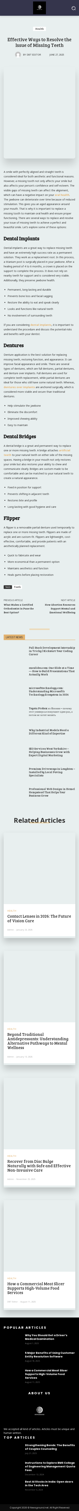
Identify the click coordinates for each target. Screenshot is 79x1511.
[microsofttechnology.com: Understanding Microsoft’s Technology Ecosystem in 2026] (14, 691)
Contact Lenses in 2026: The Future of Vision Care (39, 918)
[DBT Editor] (19, 55)
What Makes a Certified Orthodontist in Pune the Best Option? (19, 608)
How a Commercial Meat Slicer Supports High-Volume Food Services (35, 1288)
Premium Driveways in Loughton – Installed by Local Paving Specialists (52, 772)
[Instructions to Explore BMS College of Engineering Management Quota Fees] (13, 1467)
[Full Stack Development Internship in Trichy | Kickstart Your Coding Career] (14, 651)
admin (10, 929)
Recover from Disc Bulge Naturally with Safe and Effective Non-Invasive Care (39, 1165)
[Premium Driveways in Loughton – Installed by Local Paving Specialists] (14, 772)
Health (39, 28)
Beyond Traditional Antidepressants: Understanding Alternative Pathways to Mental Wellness (37, 1040)
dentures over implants (19, 387)
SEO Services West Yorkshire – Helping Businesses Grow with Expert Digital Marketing (49, 752)
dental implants (40, 325)
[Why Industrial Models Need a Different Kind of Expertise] (14, 732)
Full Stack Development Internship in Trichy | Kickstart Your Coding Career (52, 651)
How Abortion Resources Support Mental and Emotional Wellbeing (60, 608)
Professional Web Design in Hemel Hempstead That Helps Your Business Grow (52, 792)
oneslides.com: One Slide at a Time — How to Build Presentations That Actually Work (52, 671)
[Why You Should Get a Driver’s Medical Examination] (13, 1339)
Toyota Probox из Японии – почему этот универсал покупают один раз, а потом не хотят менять (51, 711)
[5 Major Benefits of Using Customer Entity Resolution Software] (13, 1357)
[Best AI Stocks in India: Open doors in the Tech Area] (13, 1486)
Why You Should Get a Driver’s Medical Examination (46, 1337)
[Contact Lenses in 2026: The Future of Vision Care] (39, 868)
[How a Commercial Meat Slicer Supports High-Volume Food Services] (39, 1236)
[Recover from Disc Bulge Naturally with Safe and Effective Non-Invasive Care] (39, 1113)
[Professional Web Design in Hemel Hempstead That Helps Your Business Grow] (14, 792)
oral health (62, 195)
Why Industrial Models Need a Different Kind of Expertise (49, 731)
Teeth (17, 587)
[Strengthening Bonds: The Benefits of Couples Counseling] (13, 1449)
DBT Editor (34, 54)
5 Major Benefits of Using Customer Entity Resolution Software (50, 1354)
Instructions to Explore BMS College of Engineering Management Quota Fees (50, 1466)
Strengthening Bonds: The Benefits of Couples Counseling (50, 1447)
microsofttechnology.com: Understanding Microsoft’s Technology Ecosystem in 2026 (49, 691)
